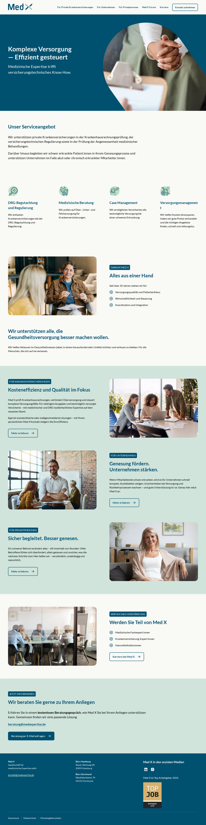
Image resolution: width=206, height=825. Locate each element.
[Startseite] (20, 7)
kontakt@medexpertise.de (21, 775)
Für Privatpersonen (128, 7)
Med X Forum (149, 7)
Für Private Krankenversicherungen (75, 7)
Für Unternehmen (106, 7)
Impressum (13, 818)
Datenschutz (29, 818)
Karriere (164, 7)
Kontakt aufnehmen (185, 7)
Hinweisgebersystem (50, 818)
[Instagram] (152, 769)
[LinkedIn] (145, 769)
